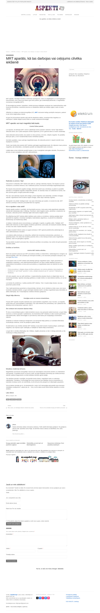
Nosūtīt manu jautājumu (13, 523)
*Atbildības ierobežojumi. (73, 598)
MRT (36, 112)
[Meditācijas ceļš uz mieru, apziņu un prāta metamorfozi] (72, 316)
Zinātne (19, 399)
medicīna (12, 399)
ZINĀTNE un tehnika (26, 14)
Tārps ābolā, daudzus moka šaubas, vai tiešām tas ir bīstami (85, 325)
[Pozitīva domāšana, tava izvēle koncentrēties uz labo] (72, 301)
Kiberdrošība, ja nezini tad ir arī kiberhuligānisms (77, 250)
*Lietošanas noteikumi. (72, 596)
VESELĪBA (76, 14)
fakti (8, 399)
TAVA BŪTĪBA (42, 14)
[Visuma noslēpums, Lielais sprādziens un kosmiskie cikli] (72, 262)
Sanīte (84, 311)
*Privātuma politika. (71, 594)
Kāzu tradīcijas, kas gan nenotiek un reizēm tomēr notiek (84, 293)
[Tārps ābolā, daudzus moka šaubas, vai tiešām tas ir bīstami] (72, 323)
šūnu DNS (14, 257)
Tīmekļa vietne (10, 554)
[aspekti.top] (50, 8)
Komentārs (9, 534)
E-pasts (40, 548)
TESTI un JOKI (51, 14)
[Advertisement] (50, 35)
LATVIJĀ (35, 14)
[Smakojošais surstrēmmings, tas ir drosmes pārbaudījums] (72, 276)
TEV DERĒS (60, 14)
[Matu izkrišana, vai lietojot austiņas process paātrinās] (72, 284)
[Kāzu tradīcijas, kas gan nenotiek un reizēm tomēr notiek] (72, 292)
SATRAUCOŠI (68, 14)
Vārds (8, 548)
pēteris (84, 273)
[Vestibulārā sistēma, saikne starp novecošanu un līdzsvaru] (72, 308)
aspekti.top (13, 594)
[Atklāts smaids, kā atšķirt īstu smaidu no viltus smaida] (72, 269)
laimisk (84, 265)
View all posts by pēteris (18, 433)
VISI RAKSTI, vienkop (72, 601)
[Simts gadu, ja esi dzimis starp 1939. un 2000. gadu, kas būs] (72, 332)
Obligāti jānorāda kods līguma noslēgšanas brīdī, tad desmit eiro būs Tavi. (81, 125)
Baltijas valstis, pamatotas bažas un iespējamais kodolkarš (79, 219)
